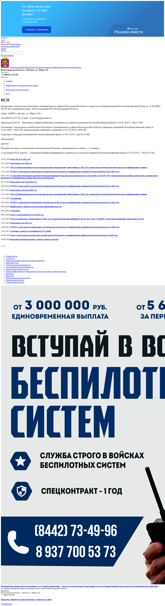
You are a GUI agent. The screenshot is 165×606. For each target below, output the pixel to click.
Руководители (11, 256)
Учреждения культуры (15, 282)
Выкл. (18, 44)
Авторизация (6, 604)
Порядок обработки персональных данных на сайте (26, 599)
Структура (10, 258)
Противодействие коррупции (18, 278)
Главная (9, 81)
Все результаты (7, 55)
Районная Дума (12, 263)
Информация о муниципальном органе (22, 85)
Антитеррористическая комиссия (19, 267)
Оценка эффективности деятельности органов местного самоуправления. (36, 271)
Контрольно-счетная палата (17, 90)
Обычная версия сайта (10, 46)
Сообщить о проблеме (36, 29)
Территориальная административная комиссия (25, 261)
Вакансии (10, 276)
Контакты (10, 274)
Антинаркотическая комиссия (18, 265)
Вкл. (14, 44)
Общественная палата (15, 280)
